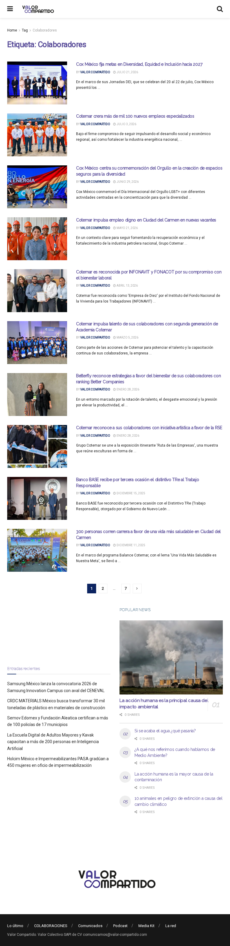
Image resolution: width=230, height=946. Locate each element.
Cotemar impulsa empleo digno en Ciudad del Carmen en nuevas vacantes (146, 220)
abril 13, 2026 (127, 285)
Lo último (15, 925)
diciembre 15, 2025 (130, 493)
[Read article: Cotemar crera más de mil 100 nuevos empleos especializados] (37, 134)
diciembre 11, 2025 (130, 545)
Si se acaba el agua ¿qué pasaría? (165, 730)
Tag (25, 30)
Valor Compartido (95, 72)
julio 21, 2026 (127, 72)
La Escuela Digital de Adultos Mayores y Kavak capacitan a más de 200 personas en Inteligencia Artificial (53, 742)
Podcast (120, 925)
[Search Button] (220, 9)
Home (12, 30)
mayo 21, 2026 (127, 228)
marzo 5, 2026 (127, 337)
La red (170, 925)
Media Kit (146, 925)
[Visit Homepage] (37, 9)
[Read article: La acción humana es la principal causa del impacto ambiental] (171, 657)
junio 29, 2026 (127, 181)
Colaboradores (45, 30)
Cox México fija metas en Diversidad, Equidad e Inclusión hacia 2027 (139, 64)
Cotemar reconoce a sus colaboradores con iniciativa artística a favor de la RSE (149, 427)
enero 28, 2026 (127, 389)
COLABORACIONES (50, 925)
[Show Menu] (10, 9)
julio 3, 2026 (126, 124)
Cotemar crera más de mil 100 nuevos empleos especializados (135, 116)
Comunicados (90, 925)
